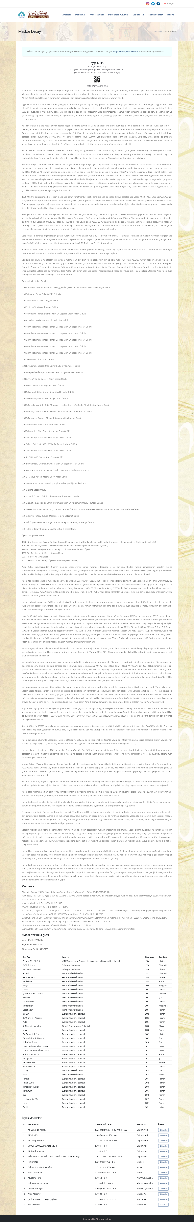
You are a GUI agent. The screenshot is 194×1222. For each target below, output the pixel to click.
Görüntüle (163, 1130)
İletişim (170, 14)
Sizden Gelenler (156, 14)
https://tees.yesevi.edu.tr (125, 51)
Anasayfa (66, 14)
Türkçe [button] (170, 3)
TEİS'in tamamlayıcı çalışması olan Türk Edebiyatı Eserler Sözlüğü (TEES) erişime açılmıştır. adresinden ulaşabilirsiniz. (95, 51)
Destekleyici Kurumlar (118, 14)
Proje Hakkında (97, 14)
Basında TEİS (138, 14)
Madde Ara (80, 14)
